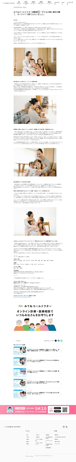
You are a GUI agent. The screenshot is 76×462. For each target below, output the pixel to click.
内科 (27, 434)
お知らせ (63, 3)
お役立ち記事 (57, 3)
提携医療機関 (48, 447)
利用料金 (37, 437)
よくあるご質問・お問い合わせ (60, 437)
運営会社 (56, 434)
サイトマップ (57, 443)
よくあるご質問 (70, 3)
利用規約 (47, 434)
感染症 (27, 443)
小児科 (27, 437)
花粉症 (27, 439)
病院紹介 (56, 439)
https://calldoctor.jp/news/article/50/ (22, 297)
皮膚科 (27, 441)
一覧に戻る (18, 340)
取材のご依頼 (57, 441)
